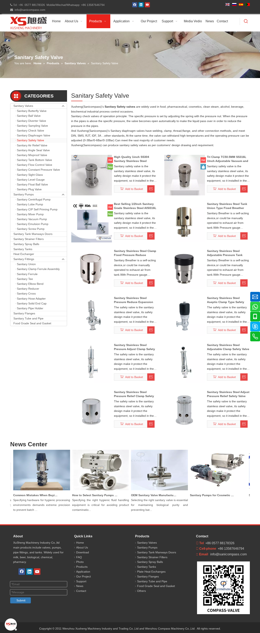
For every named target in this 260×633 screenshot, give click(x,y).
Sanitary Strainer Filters (28, 239)
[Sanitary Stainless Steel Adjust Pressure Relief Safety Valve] (184, 410)
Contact (81, 590)
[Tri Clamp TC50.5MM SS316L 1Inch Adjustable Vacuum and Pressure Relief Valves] (184, 175)
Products (82, 566)
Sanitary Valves (23, 105)
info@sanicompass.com (29, 9)
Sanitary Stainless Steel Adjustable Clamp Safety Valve (228, 347)
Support (81, 581)
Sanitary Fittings (23, 259)
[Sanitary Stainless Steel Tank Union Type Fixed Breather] (184, 222)
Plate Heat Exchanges (151, 571)
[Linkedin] (141, 4)
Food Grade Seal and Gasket (32, 323)
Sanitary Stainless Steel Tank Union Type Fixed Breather (227, 206)
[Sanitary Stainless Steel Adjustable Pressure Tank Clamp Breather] (184, 269)
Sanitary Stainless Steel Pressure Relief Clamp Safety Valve (134, 394)
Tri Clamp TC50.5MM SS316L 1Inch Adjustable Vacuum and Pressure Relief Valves (227, 159)
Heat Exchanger (23, 254)
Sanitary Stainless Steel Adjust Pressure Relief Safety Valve (228, 394)
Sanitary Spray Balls (26, 244)
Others (141, 590)
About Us (82, 547)
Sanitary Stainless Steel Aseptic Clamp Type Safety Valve (225, 300)
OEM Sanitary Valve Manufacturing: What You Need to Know (149, 495)
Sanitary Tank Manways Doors (32, 234)
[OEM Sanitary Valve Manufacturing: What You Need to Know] (154, 490)
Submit (20, 600)
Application (83, 571)
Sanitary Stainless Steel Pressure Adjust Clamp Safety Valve (134, 347)
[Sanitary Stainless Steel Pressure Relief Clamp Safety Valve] (91, 410)
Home (80, 542)
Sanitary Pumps (23, 194)
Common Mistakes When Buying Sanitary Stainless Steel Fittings (31, 495)
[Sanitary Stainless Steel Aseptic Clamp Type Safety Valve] (184, 316)
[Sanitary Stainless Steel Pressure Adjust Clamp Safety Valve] (91, 363)
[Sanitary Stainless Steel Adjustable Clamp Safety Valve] (184, 363)
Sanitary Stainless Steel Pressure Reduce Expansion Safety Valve (133, 300)
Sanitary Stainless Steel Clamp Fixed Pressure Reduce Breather (135, 253)
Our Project (83, 576)
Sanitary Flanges (24, 313)
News (79, 586)
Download (82, 552)
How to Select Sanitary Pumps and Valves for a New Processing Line (90, 495)
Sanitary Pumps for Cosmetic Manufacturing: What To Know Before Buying (208, 495)
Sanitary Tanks (22, 249)
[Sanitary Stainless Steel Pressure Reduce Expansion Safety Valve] (91, 316)
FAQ (79, 557)
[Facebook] (134, 4)
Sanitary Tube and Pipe (28, 318)
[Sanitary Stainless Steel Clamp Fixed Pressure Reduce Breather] (91, 269)
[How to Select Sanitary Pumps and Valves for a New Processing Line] (95, 490)
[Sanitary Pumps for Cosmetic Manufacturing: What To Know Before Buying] (213, 490)
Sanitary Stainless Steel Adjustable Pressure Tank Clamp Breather (225, 253)
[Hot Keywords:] (246, 21)
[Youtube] (147, 4)
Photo (80, 561)
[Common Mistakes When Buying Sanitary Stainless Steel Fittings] (37, 490)
